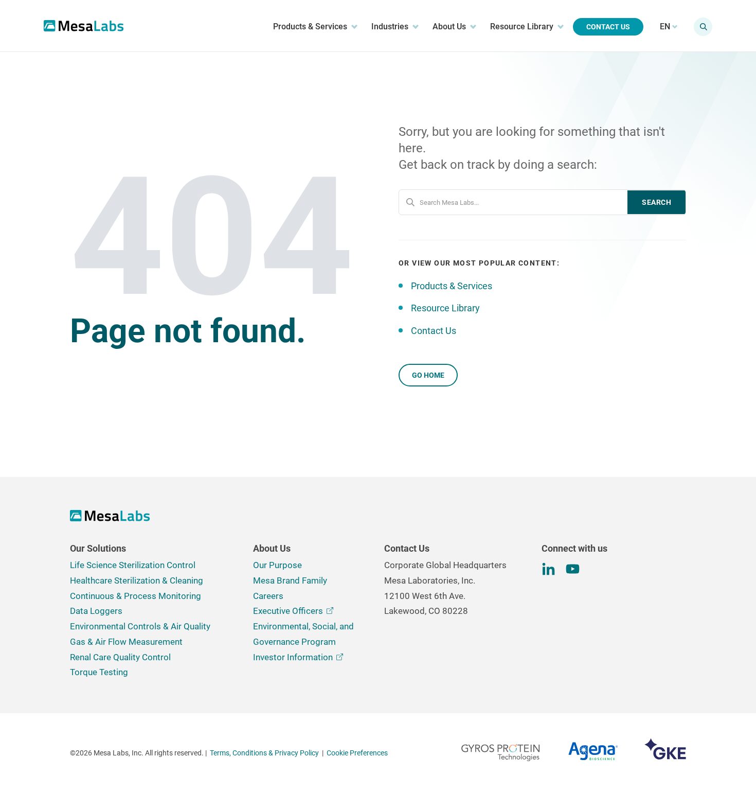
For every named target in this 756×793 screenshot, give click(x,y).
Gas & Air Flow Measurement (126, 642)
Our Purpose (277, 565)
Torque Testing (99, 672)
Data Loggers (96, 611)
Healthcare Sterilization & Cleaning (136, 580)
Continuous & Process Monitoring (135, 596)
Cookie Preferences (357, 753)
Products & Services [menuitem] (310, 26)
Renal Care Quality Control (120, 657)
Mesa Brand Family (290, 580)
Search (656, 202)
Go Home (428, 375)
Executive (288, 611)
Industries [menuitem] (389, 26)
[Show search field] (703, 26)
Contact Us (433, 330)
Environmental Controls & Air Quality (140, 626)
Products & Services (451, 285)
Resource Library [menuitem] (521, 26)
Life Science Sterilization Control (132, 565)
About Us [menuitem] (449, 26)
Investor (293, 657)
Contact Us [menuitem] (608, 27)
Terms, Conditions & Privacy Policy (264, 753)
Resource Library (445, 308)
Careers (268, 596)
